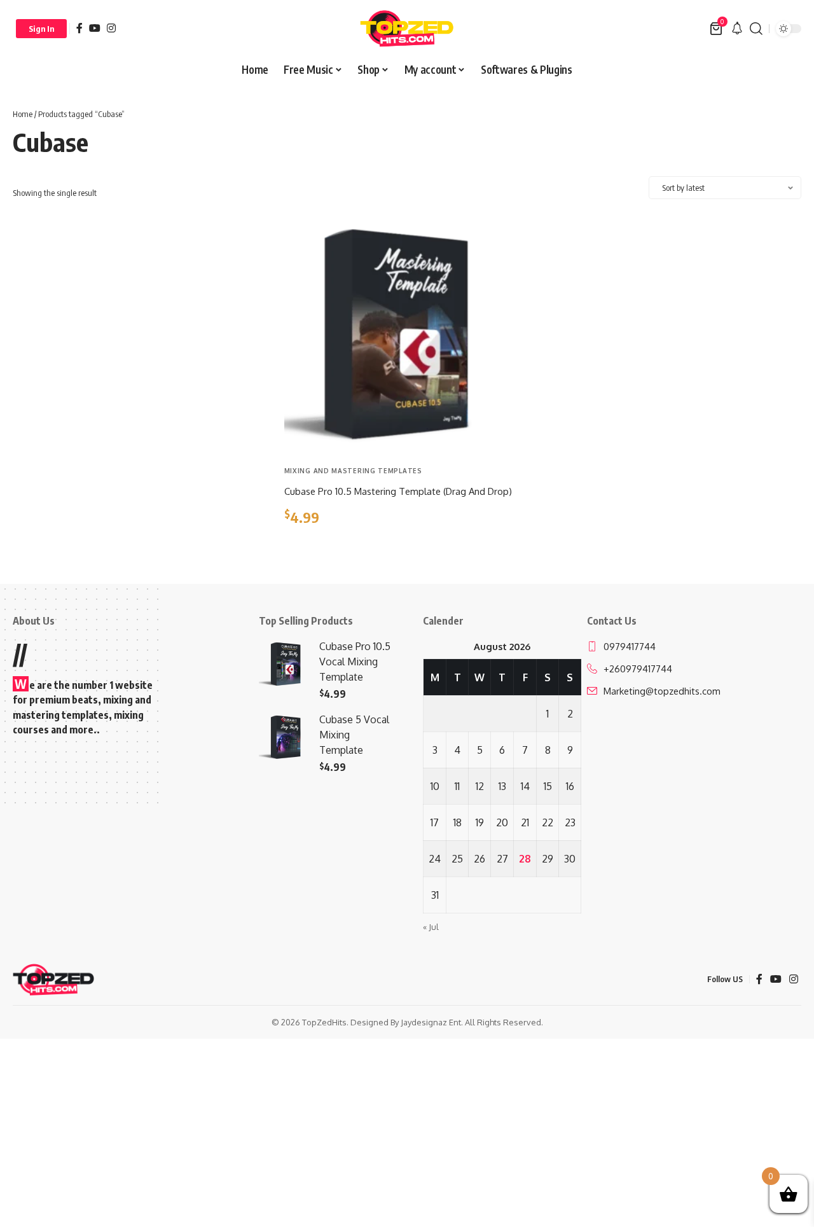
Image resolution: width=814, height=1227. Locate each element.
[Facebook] (79, 28)
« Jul (431, 927)
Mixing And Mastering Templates (353, 471)
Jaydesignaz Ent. (432, 1022)
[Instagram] (111, 28)
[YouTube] (95, 28)
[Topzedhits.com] (407, 29)
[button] (41, 28)
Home (22, 114)
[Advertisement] (136, 306)
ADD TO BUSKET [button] (330, 548)
